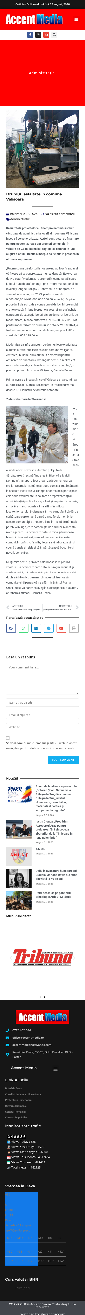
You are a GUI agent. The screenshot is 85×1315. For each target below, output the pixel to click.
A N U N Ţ (42, 849)
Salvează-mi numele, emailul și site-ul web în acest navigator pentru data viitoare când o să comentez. (41, 745)
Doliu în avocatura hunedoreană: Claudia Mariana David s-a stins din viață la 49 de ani (57, 874)
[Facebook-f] (30, 35)
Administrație (42, 73)
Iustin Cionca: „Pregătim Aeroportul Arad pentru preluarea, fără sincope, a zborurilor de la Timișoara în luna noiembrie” (54, 829)
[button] (76, 19)
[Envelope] (46, 35)
